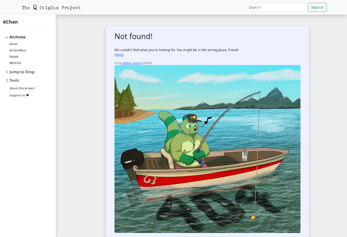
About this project (22, 88)
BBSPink (15, 63)
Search (317, 7)
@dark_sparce (132, 63)
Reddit (14, 57)
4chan (13, 44)
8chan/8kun (17, 50)
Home (119, 54)
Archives (17, 37)
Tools (14, 80)
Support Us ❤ (19, 95)
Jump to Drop (21, 71)
